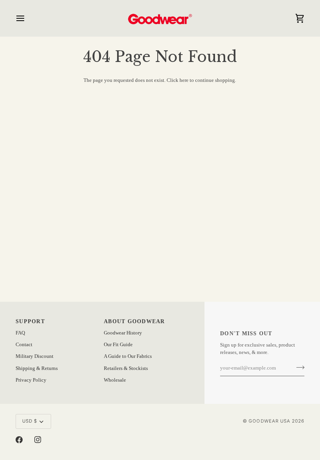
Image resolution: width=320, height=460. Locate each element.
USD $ (29, 421)
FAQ (20, 333)
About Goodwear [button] (134, 321)
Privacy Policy (31, 380)
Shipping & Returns (37, 368)
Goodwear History (123, 333)
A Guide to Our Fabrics (128, 356)
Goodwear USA (269, 421)
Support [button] (30, 321)
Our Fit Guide (118, 344)
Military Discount (34, 356)
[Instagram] (37, 439)
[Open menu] (27, 18)
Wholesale (115, 380)
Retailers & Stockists (126, 368)
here (184, 80)
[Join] (298, 367)
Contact (24, 344)
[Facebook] (19, 439)
